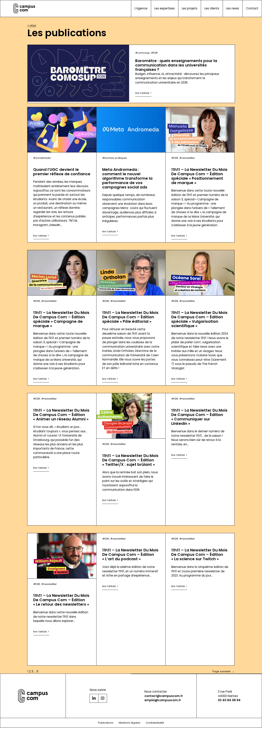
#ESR (154, 53)
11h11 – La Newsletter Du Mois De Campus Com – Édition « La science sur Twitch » (199, 554)
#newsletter (187, 158)
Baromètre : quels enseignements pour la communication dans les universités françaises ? (176, 65)
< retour (31, 25)
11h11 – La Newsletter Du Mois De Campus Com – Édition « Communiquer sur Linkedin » (199, 417)
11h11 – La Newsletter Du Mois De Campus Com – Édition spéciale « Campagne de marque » (61, 319)
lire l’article (40, 235)
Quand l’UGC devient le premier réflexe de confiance (61, 171)
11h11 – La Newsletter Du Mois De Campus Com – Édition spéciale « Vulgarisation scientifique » (199, 319)
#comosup (142, 53)
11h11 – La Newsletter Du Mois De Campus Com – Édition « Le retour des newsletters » (61, 600)
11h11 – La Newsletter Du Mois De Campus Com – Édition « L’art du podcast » (130, 554)
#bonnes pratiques (114, 158)
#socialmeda (42, 158)
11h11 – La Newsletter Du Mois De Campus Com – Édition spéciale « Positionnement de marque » (199, 176)
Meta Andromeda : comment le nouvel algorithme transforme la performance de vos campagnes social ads (127, 178)
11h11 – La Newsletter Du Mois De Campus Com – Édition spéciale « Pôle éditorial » (130, 317)
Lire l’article (142, 93)
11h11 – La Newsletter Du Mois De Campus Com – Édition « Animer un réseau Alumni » (61, 414)
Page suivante (224, 671)
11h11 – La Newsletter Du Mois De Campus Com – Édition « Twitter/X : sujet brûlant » (130, 460)
